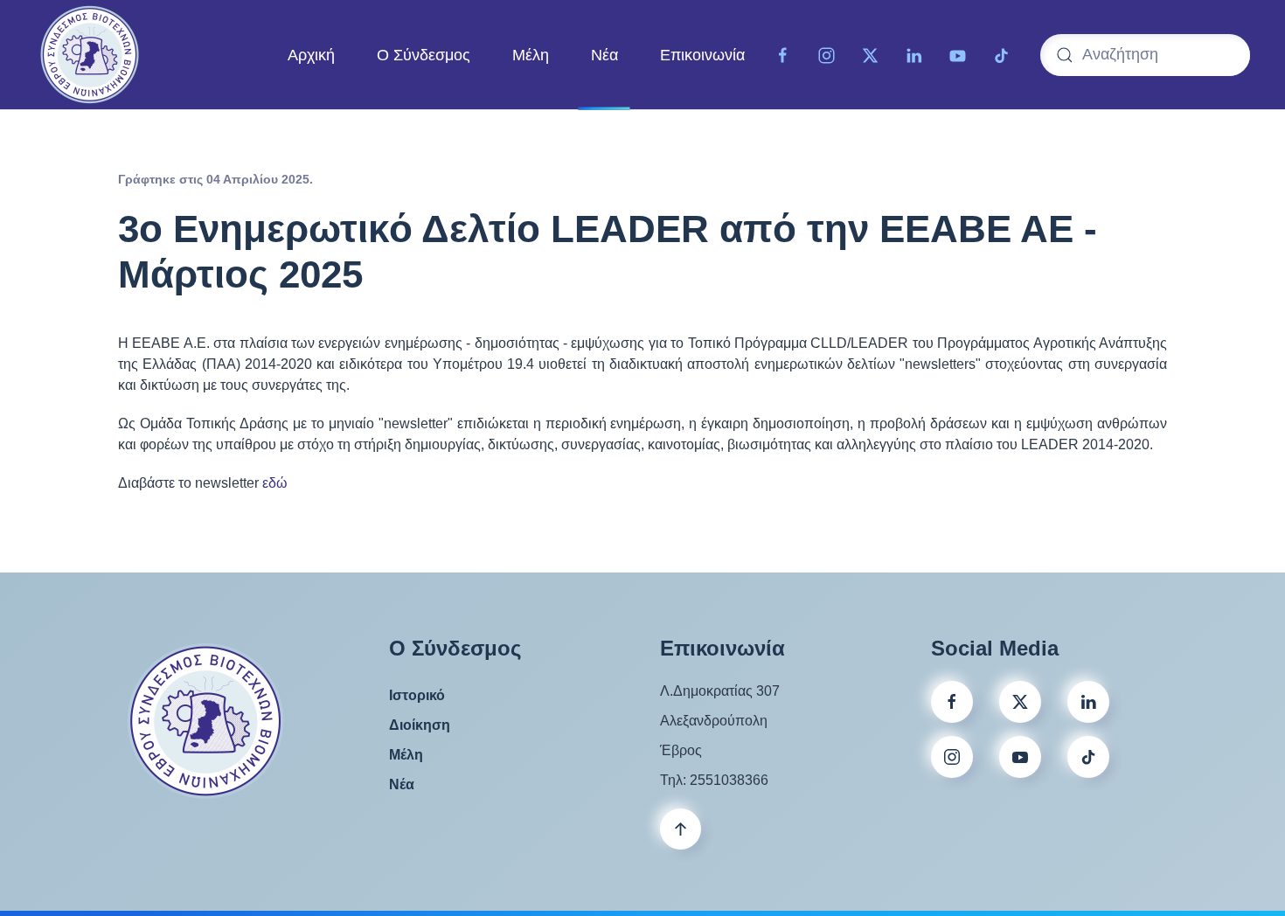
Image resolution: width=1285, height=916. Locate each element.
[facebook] (952, 702)
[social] (1020, 702)
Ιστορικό (417, 695)
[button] (680, 829)
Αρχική (311, 54)
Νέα (604, 54)
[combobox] (1145, 55)
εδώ (275, 482)
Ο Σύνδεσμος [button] (423, 54)
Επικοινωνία (702, 54)
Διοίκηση (419, 725)
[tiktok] (1002, 54)
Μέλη (530, 54)
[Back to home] (89, 54)
